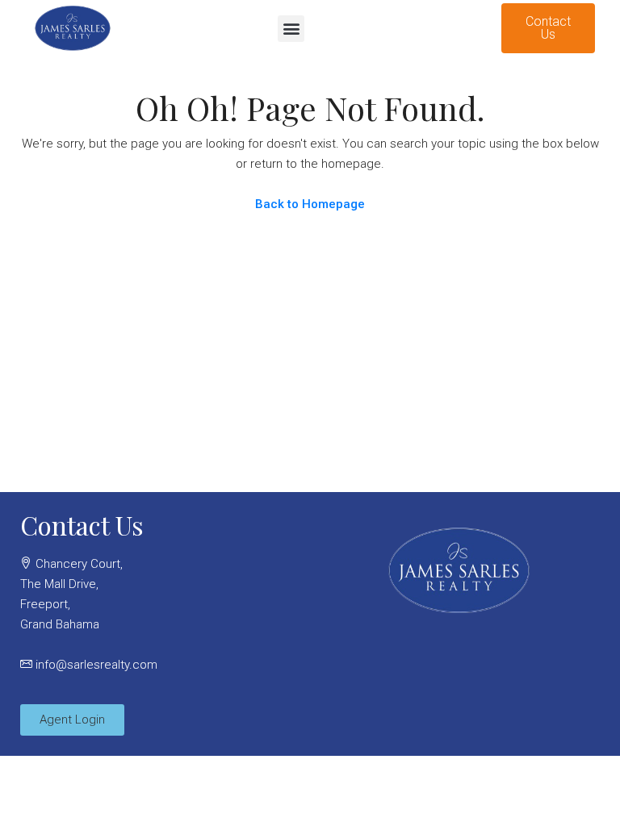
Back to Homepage (310, 204)
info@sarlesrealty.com (96, 664)
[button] (291, 28)
